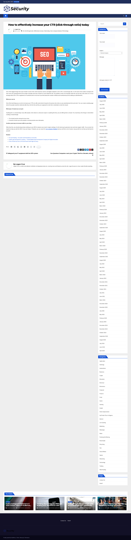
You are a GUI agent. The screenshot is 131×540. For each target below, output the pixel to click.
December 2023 (104, 216)
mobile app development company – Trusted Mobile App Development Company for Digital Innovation (33, 139)
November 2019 (104, 329)
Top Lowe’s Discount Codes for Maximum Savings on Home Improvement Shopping (111, 505)
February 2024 (103, 209)
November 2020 (104, 307)
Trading (101, 466)
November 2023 (104, 220)
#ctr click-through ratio (28, 31)
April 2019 (102, 350)
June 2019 (102, 347)
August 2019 (103, 339)
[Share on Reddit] (27, 147)
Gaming (101, 404)
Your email (102, 42)
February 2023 (103, 249)
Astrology (102, 364)
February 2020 (103, 318)
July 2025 (102, 148)
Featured (102, 390)
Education (102, 379)
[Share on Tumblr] (31, 147)
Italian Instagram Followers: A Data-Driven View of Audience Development (18, 505)
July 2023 (102, 234)
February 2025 (103, 166)
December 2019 (104, 325)
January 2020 (103, 321)
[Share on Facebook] (11, 147)
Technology (102, 462)
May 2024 (102, 198)
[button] (123, 15)
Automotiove (103, 368)
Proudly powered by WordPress (9, 537)
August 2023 (103, 231)
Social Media (103, 451)
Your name (102, 33)
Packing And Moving (105, 437)
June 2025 (102, 151)
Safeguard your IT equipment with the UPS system (22, 153)
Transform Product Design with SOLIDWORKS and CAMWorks (80, 504)
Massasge (102, 429)
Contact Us (102, 480)
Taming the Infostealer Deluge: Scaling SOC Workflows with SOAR (49, 505)
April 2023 (102, 242)
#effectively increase (39, 31)
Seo (101, 448)
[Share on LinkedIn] (18, 147)
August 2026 (103, 101)
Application (102, 361)
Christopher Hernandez (23, 507)
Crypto (101, 375)
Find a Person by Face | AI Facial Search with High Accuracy (23, 141)
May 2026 (102, 111)
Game (101, 400)
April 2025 (102, 158)
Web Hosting (103, 469)
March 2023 (102, 245)
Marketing (102, 426)
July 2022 (102, 263)
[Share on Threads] (34, 147)
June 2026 (102, 108)
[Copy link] (38, 147)
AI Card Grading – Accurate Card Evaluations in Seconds (23, 137)
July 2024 (102, 191)
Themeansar (26, 537)
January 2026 (103, 126)
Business (102, 372)
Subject (101, 50)
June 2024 (102, 195)
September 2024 (104, 184)
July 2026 (102, 104)
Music (101, 433)
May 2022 (102, 267)
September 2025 (104, 140)
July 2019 (102, 343)
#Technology (65, 31)
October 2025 (103, 137)
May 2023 (102, 238)
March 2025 (102, 162)
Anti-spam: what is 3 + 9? (106, 80)
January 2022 (103, 278)
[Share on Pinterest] (24, 147)
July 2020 (102, 310)
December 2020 (104, 303)
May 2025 (102, 155)
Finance (102, 393)
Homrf (101, 483)
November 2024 (104, 177)
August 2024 (103, 187)
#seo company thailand (56, 31)
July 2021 (102, 292)
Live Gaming (103, 422)
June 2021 (102, 296)
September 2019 (104, 336)
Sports (101, 455)
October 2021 (103, 289)
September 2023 (104, 227)
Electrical (102, 382)
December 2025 (104, 130)
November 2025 (104, 133)
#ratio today (47, 31)
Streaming (102, 458)
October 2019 (103, 332)
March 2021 (102, 300)
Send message (104, 89)
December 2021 (104, 282)
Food (101, 397)
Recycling (102, 444)
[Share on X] (14, 147)
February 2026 (103, 122)
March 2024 (102, 206)
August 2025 (103, 144)
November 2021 (104, 285)
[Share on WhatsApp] (21, 147)
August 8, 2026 (42, 507)
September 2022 (104, 256)
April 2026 (102, 115)
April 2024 (102, 202)
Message (102, 57)
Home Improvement (104, 411)
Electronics (102, 386)
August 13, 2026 (11, 507)
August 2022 (103, 260)
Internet (101, 419)
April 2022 (102, 271)
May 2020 (102, 314)
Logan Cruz (17, 29)
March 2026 (102, 119)
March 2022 (102, 274)
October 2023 (103, 224)
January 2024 (103, 213)
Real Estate (102, 440)
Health (101, 408)
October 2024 (103, 180)
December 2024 (104, 173)
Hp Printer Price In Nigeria (106, 415)
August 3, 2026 (73, 507)
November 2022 (104, 253)
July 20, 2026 (103, 507)
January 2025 (103, 169)
